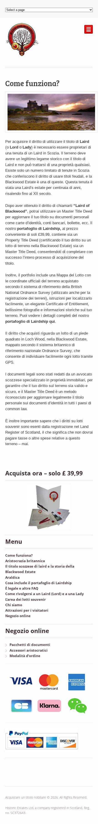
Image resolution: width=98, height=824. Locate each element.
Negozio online (18, 615)
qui (52, 321)
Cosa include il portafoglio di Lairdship (38, 583)
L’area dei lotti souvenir (25, 599)
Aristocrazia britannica (25, 560)
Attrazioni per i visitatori (26, 610)
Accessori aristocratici (29, 650)
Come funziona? (19, 555)
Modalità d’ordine (25, 655)
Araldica (12, 577)
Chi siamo (13, 605)
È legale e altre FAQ (21, 588)
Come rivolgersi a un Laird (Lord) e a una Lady (44, 593)
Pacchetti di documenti (30, 644)
